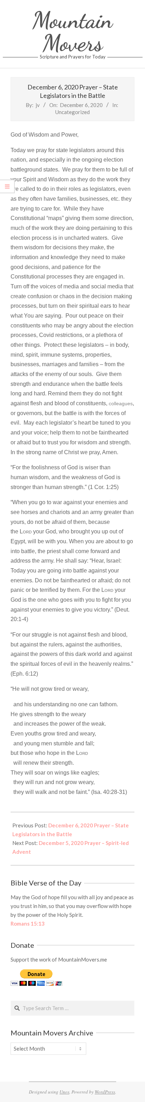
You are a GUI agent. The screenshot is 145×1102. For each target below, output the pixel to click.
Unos (64, 1092)
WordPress (105, 1092)
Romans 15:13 (28, 923)
